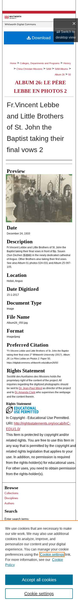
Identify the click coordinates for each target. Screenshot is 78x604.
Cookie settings (52, 554)
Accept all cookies (39, 579)
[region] (39, 562)
